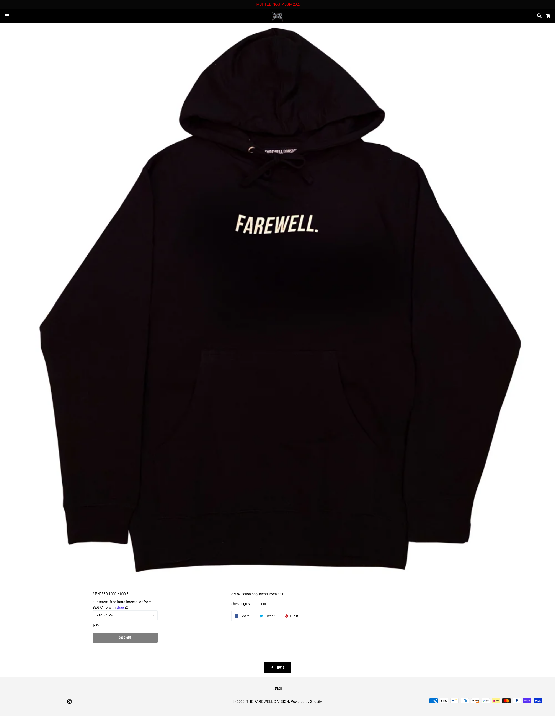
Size (98, 615)
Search (277, 688)
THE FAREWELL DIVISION (267, 701)
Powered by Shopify (306, 701)
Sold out (125, 637)
